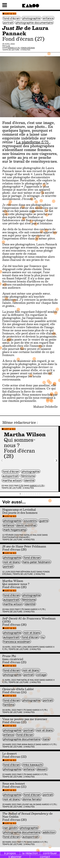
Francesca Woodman (16, 641)
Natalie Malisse (33, 535)
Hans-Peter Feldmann (36, 562)
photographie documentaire (34, 22)
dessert (42, 769)
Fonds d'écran (28, 48)
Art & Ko (10, 14)
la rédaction (30, 853)
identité (29, 480)
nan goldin (10, 827)
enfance (48, 18)
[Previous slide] (2, 460)
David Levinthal (26, 525)
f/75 (8, 46)
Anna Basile (28, 744)
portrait (8, 22)
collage (41, 674)
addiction (49, 832)
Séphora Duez (28, 571)
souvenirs (30, 520)
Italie (46, 739)
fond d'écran (11, 18)
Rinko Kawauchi (32, 764)
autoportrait (10, 476)
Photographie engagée (15, 537)
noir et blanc (11, 562)
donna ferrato (32, 799)
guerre (43, 520)
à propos (10, 853)
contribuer (50, 853)
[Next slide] (56, 460)
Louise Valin (28, 804)
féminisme (28, 476)
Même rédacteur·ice (19, 422)
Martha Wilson (12, 480)
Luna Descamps (30, 647)
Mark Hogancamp (14, 529)
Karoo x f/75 (14, 48)
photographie (31, 18)
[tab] (20, 494)
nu (42, 637)
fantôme (8, 704)
